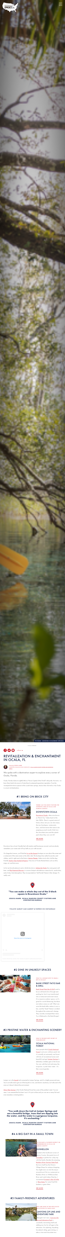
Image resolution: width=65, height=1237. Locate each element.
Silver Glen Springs (10, 1090)
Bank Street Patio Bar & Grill (48, 984)
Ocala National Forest (45, 1044)
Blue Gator (41, 1182)
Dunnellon (42, 1149)
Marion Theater (33, 858)
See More (39, 838)
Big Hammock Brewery (17, 870)
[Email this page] (13, 750)
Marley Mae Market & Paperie (18, 861)
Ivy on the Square (32, 853)
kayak (16, 1080)
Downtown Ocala (46, 812)
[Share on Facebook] (5, 750)
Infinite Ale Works (41, 868)
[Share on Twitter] (9, 750)
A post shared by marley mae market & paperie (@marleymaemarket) (22, 958)
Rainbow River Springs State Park (47, 1162)
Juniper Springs (53, 1059)
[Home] (10, 7)
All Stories (32, 745)
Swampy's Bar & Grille (51, 1179)
